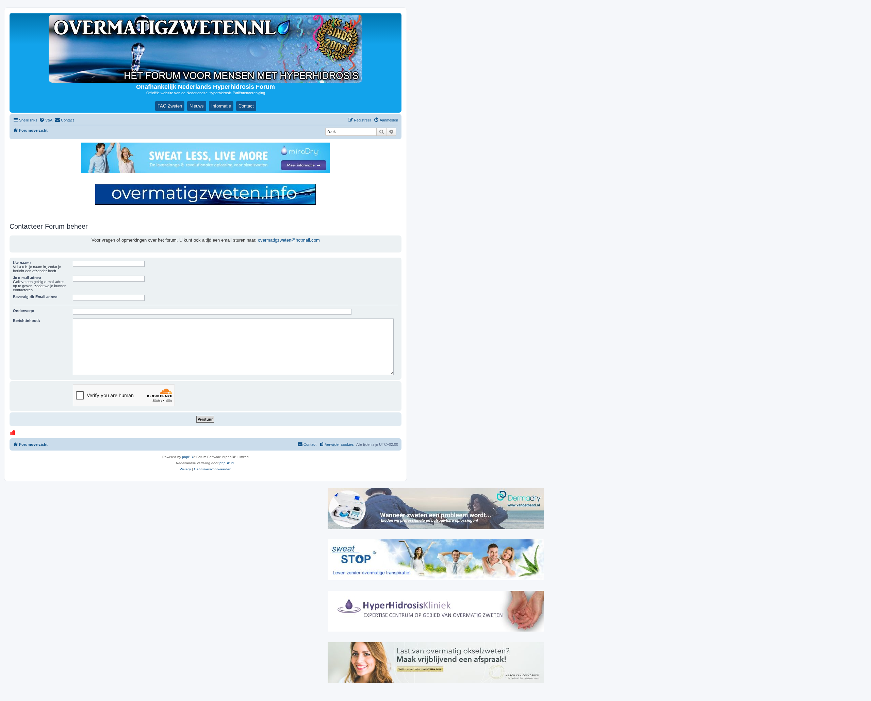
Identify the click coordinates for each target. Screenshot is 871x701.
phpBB (187, 457)
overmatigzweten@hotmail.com (289, 240)
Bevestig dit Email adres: (35, 297)
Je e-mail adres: (27, 278)
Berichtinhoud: (26, 321)
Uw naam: (22, 263)
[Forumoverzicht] (205, 49)
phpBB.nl (226, 463)
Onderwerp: (23, 311)
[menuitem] (45, 120)
